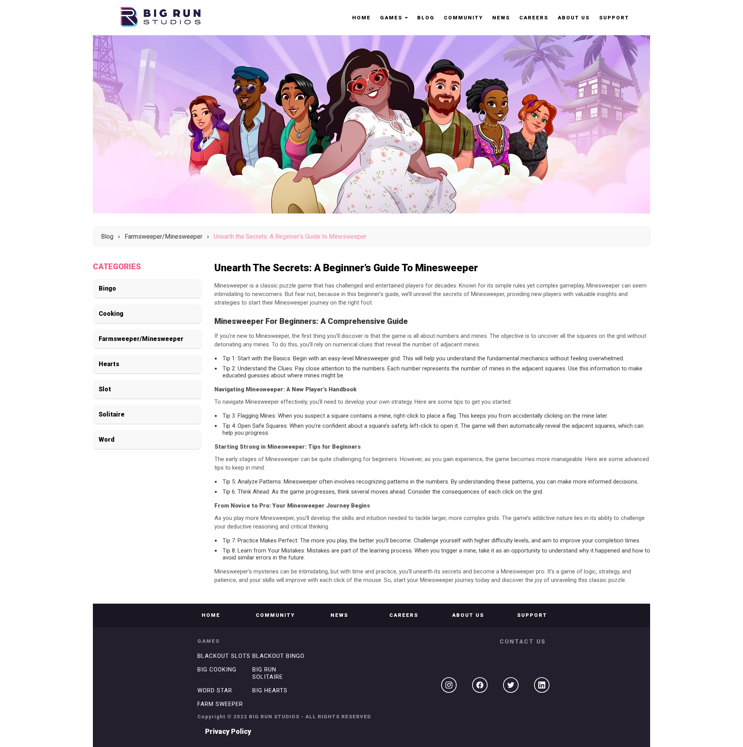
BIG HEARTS (270, 690)
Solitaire (112, 414)
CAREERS (533, 18)
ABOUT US (574, 18)
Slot (105, 389)
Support (614, 18)
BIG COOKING (216, 669)
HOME (361, 18)
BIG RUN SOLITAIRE (267, 673)
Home (211, 615)
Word (107, 439)
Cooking (111, 313)
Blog (426, 18)
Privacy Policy (228, 731)
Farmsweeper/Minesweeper (163, 236)
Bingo (107, 288)
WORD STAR (214, 690)
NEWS (501, 18)
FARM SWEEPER (220, 704)
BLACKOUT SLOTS (223, 655)
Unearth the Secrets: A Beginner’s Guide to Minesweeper (290, 236)
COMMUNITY (463, 18)
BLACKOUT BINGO (278, 655)
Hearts (109, 364)
